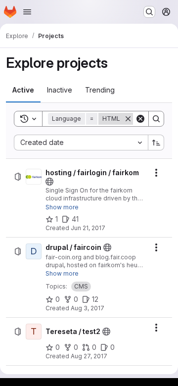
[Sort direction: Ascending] (156, 142)
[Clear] (140, 119)
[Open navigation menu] (27, 12)
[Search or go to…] (149, 12)
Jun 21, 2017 (88, 228)
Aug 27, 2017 (89, 356)
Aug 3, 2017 (87, 308)
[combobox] (81, 142)
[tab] (23, 90)
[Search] (156, 119)
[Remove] (128, 119)
